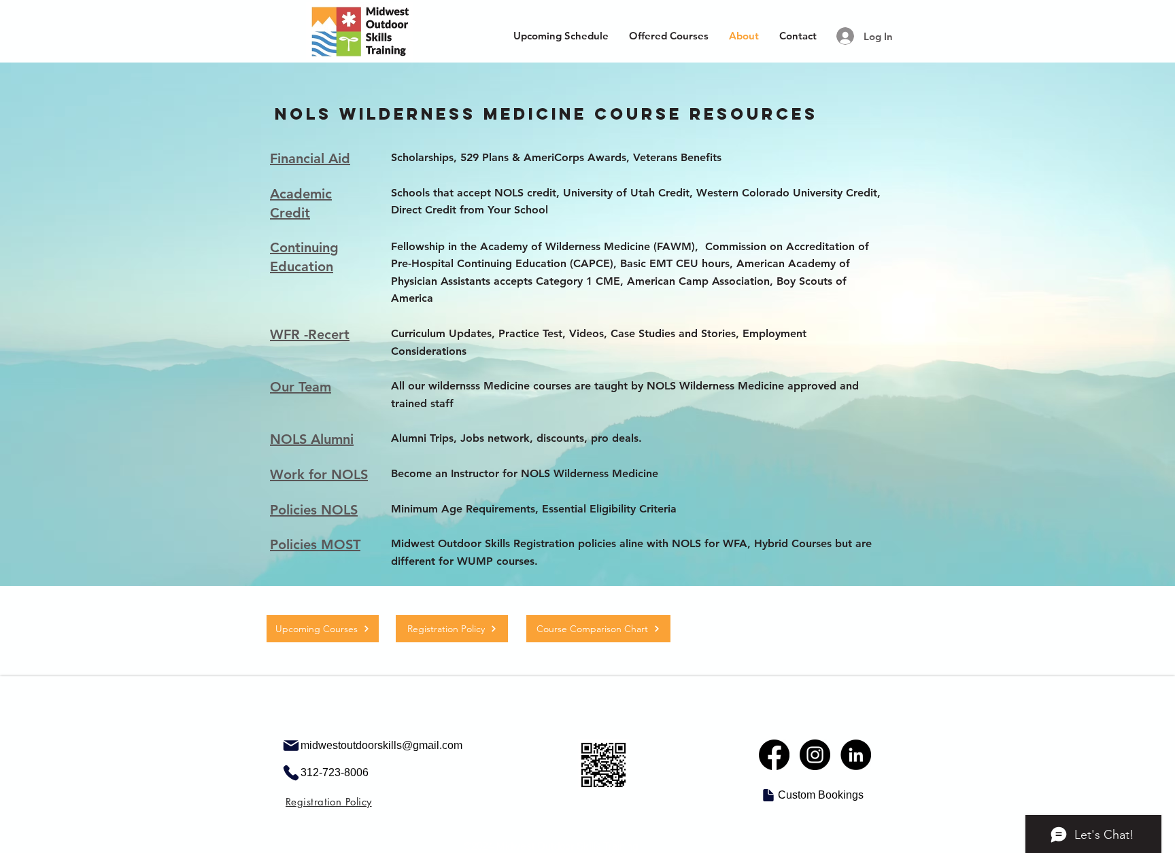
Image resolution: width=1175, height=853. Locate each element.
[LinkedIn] (855, 754)
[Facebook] (774, 754)
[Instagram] (815, 754)
